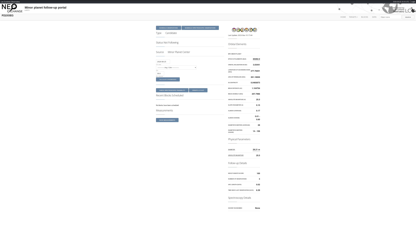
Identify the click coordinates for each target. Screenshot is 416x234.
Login (413, 1)
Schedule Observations (168, 28)
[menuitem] (408, 17)
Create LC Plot (198, 90)
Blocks (364, 17)
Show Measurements (167, 120)
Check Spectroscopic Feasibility (172, 90)
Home (343, 17)
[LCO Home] (404, 12)
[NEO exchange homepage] (12, 6)
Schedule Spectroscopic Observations (200, 28)
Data (374, 17)
